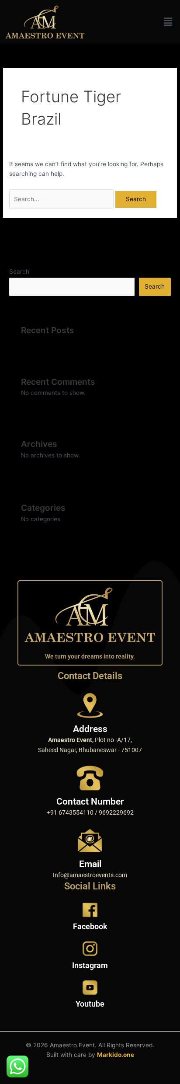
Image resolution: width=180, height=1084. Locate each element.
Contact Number (90, 801)
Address (90, 729)
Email (90, 864)
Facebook (90, 926)
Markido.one (115, 1054)
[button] (168, 22)
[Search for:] (62, 198)
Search (19, 271)
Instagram (90, 965)
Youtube (90, 1003)
